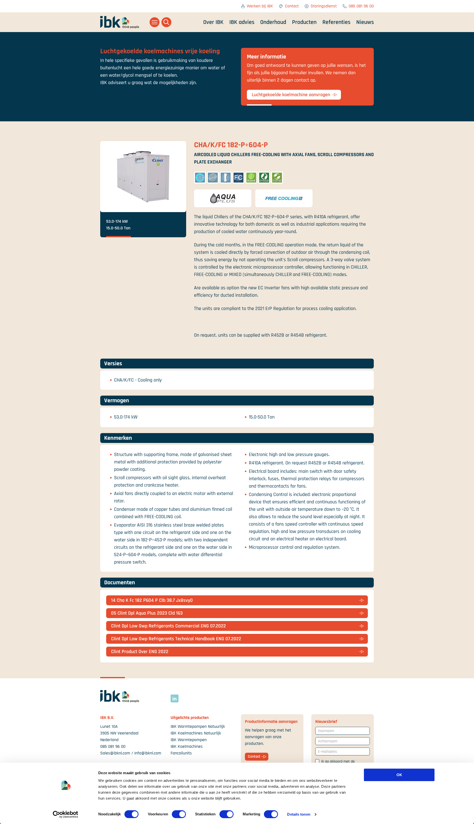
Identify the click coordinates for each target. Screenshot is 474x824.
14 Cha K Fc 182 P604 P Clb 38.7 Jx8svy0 (152, 600)
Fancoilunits (181, 753)
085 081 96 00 (361, 6)
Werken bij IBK (260, 6)
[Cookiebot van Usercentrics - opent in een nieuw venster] (65, 814)
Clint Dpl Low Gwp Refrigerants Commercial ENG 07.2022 (168, 626)
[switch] (179, 814)
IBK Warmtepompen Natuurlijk (198, 726)
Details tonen (298, 814)
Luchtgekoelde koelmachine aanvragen (291, 95)
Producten (304, 22)
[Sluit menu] (154, 22)
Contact (292, 6)
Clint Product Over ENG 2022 (139, 651)
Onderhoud (273, 22)
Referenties (336, 22)
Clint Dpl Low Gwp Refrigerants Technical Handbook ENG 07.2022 (176, 639)
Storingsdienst (324, 6)
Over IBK (213, 22)
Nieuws (365, 22)
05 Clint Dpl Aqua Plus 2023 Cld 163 (147, 613)
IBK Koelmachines (187, 746)
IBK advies (241, 22)
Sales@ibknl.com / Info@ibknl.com (130, 753)
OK (399, 775)
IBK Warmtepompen (189, 740)
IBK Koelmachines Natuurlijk (196, 733)
